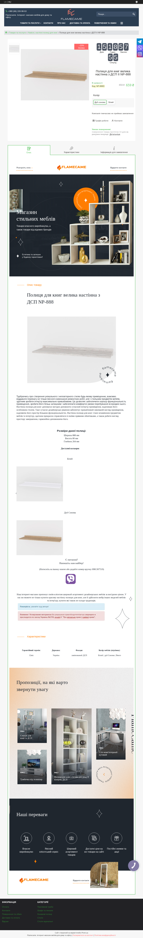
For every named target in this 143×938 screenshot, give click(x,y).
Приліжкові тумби (45, 907)
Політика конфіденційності (105, 935)
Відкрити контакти (118, 168)
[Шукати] (134, 14)
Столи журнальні (45, 921)
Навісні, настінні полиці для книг (42, 32)
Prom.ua (85, 933)
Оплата (5, 907)
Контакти (48, 23)
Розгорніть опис (23, 168)
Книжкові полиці (44, 914)
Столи (40, 918)
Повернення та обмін (105, 23)
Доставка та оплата (80, 23)
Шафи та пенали (45, 910)
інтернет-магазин (29, 594)
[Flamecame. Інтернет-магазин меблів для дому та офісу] (71, 14)
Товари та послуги (29, 23)
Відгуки (5, 921)
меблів (102, 594)
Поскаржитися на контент (83, 935)
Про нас (61, 23)
